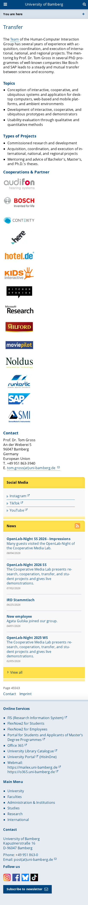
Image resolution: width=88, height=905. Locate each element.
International (18, 819)
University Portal (21, 756)
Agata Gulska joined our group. (32, 621)
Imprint (25, 693)
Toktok (34, 877)
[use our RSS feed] (78, 526)
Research (15, 814)
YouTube (17, 510)
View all (16, 672)
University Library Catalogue (30, 751)
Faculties (14, 796)
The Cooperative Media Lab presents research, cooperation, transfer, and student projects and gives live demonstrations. (39, 576)
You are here (12, 14)
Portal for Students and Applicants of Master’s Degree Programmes (45, 737)
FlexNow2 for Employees (27, 729)
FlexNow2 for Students (25, 723)
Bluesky (25, 877)
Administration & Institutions (31, 802)
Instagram (18, 496)
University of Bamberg (44, 4)
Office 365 (15, 745)
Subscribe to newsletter (24, 889)
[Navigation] (5, 5)
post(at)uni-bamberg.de (33, 859)
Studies (13, 808)
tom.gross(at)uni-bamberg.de (31, 467)
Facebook (16, 877)
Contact (9, 693)
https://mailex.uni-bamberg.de (32, 767)
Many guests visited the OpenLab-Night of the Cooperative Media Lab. (41, 546)
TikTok (15, 503)
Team (14, 39)
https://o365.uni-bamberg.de (31, 771)
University (15, 791)
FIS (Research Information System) (35, 717)
